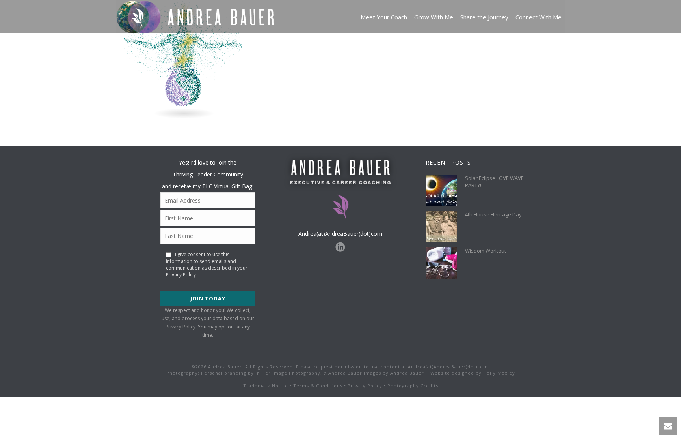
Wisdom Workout (485, 250)
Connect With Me (538, 17)
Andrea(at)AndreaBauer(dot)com (340, 233)
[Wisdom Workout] (441, 263)
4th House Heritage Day (493, 214)
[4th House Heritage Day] (441, 226)
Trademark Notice (265, 385)
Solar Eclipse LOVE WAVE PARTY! (494, 182)
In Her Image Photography (287, 373)
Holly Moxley (499, 373)
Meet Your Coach (384, 17)
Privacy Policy (180, 326)
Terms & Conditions (317, 385)
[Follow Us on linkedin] (340, 247)
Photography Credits (412, 385)
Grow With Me (433, 17)
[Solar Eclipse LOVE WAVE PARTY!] (441, 190)
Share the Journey (484, 17)
